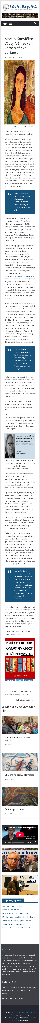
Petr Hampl (18, 57)
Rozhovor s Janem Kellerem (12, 906)
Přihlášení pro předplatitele (12, 998)
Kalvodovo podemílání (25, 700)
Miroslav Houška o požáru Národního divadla (18, 917)
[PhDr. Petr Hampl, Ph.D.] (5, 23)
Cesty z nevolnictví (27, 972)
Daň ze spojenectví (14, 809)
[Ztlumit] (31, 842)
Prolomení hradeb (13, 972)
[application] (20, 835)
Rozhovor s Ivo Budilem (11, 910)
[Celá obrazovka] (35, 842)
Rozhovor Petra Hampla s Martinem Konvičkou (19, 928)
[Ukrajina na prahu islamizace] (20, 754)
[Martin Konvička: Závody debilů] (20, 717)
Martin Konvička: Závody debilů (17, 739)
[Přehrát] (5, 842)
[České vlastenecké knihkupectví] (20, 14)
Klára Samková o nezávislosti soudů (15, 913)
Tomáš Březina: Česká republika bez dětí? (17, 921)
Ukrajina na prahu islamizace (19, 774)
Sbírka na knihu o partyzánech (13, 924)
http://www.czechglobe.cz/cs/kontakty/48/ (20, 276)
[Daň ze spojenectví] (20, 789)
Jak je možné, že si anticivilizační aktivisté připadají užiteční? (18, 693)
